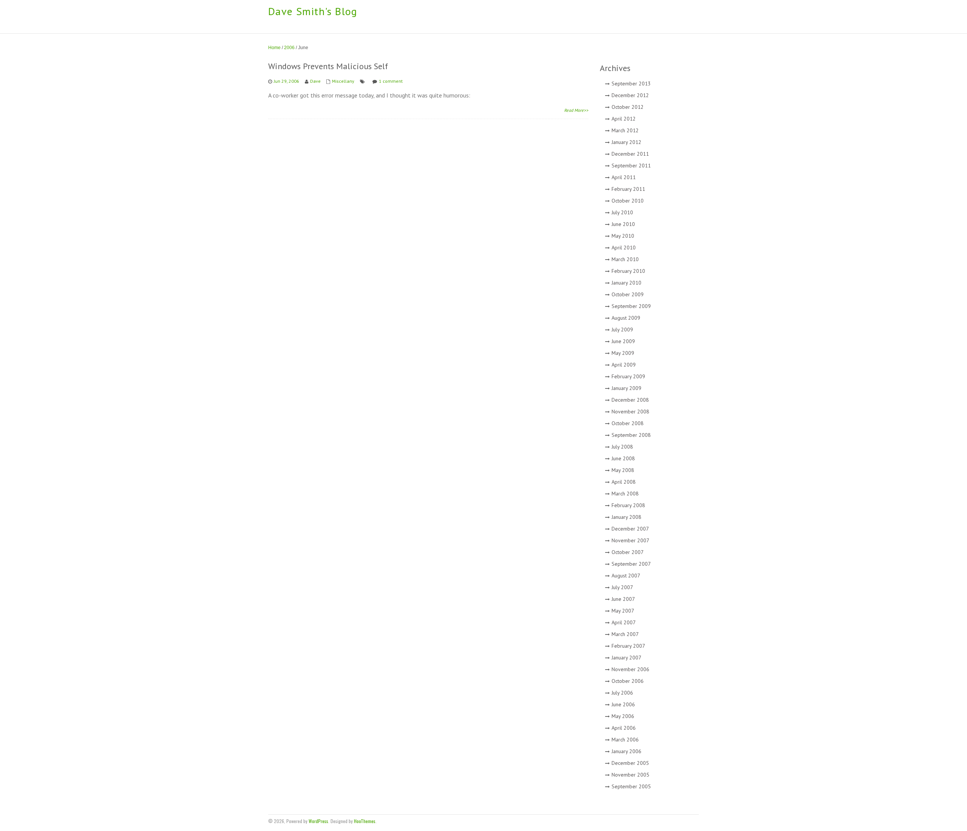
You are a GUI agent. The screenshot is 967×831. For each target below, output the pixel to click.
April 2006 (624, 727)
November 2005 (630, 774)
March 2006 (625, 739)
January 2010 (626, 282)
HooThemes (364, 821)
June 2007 (623, 599)
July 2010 (622, 212)
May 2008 (623, 470)
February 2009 (628, 376)
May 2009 (623, 353)
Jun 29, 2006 (286, 81)
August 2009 (626, 317)
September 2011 (631, 165)
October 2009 (628, 294)
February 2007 (628, 645)
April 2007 (624, 622)
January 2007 (626, 657)
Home (274, 47)
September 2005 (631, 786)
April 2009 (624, 364)
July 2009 (622, 329)
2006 (289, 47)
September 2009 (631, 306)
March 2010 (625, 259)
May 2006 (623, 716)
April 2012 (624, 118)
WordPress (318, 821)
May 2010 (623, 235)
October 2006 (628, 681)
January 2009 (626, 388)
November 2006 (630, 669)
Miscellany (343, 81)
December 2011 (630, 153)
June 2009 (623, 341)
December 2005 (630, 763)
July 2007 (622, 587)
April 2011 (624, 177)
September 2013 (631, 83)
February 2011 (628, 189)
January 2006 (626, 751)
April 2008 (624, 481)
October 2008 (628, 423)
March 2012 (625, 130)
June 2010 (623, 224)
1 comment (391, 81)
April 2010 (624, 247)
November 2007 (630, 540)
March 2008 (625, 493)
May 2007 (623, 610)
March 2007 (625, 634)
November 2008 (630, 411)
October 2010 (628, 200)
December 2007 (630, 528)
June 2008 (623, 458)
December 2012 (630, 95)
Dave (315, 81)
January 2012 (626, 142)
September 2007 (631, 563)
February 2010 (628, 271)
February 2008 (628, 505)
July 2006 (622, 692)
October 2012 (628, 107)
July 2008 (622, 446)
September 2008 (631, 435)
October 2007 (628, 552)
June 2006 (623, 704)
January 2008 (626, 517)
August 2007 (626, 575)
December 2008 (630, 399)
